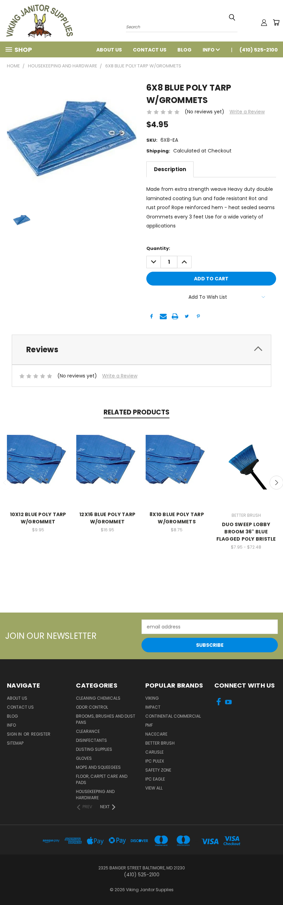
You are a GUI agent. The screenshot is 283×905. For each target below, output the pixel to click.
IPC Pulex (154, 761)
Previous (272, 883)
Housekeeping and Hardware (95, 795)
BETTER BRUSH (160, 743)
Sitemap (15, 743)
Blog (184, 49)
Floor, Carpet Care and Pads (101, 779)
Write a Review (247, 111)
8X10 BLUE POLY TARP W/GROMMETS (176, 518)
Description (170, 169)
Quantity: (158, 248)
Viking (152, 698)
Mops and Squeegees (98, 767)
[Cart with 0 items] (276, 22)
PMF (149, 725)
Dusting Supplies (94, 749)
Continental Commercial (173, 716)
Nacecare (156, 734)
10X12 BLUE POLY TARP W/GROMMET (38, 518)
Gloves (84, 758)
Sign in (15, 734)
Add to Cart (38, 465)
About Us (109, 49)
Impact (152, 707)
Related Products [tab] (136, 412)
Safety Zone (158, 770)
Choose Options (246, 465)
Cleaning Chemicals (98, 698)
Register (40, 734)
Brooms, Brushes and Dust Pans (105, 719)
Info (209, 49)
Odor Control (92, 707)
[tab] (141, 350)
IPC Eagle (155, 779)
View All (154, 788)
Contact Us (149, 49)
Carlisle (154, 752)
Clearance (88, 731)
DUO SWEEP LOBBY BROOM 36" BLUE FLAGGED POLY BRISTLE (246, 531)
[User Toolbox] (264, 22)
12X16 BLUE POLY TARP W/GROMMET (107, 518)
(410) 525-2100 (259, 49)
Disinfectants (91, 740)
